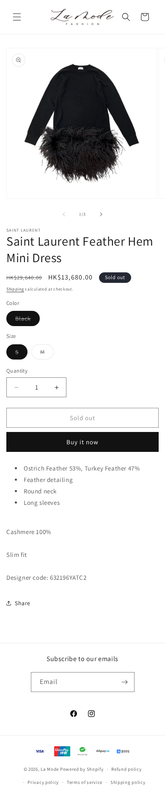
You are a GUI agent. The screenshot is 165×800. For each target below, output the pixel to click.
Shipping (15, 289)
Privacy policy (43, 782)
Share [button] (22, 603)
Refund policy (126, 769)
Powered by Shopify (82, 769)
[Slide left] (64, 214)
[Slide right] (101, 214)
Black (27, 320)
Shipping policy (128, 782)
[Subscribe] (125, 682)
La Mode (50, 769)
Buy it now (82, 442)
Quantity (17, 370)
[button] (17, 17)
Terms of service (84, 782)
